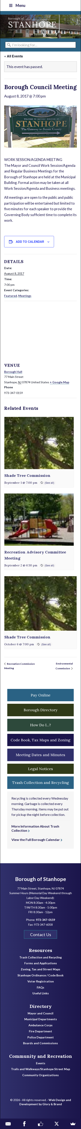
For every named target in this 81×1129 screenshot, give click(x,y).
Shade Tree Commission (27, 475)
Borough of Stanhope (31, 26)
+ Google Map (59, 382)
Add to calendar (30, 241)
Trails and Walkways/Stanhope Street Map (40, 1069)
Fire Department (40, 1031)
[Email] (8, 1124)
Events (40, 1063)
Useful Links (40, 993)
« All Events (13, 56)
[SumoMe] (73, 1124)
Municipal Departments (40, 1019)
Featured (10, 295)
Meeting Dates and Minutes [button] (40, 754)
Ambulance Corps (40, 1025)
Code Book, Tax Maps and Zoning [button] (40, 740)
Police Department (40, 1037)
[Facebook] (24, 1124)
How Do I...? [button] (40, 725)
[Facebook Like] (40, 1124)
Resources (40, 950)
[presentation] (39, 443)
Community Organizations (40, 1075)
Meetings (24, 295)
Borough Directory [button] (41, 710)
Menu (20, 5)
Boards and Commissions (40, 1043)
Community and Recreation (40, 1056)
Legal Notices (40, 768)
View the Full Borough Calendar (35, 840)
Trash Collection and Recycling (40, 957)
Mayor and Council (40, 1013)
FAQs (40, 987)
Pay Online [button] (40, 695)
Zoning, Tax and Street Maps (40, 969)
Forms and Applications (40, 963)
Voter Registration (40, 981)
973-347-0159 (45, 919)
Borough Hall (13, 371)
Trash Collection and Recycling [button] (40, 782)
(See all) (49, 482)
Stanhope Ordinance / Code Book (40, 975)
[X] (57, 1124)
